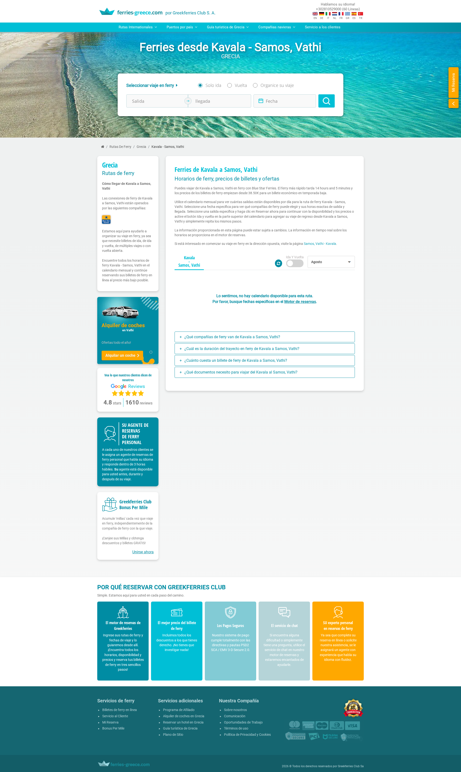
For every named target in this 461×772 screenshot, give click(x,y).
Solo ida (213, 85)
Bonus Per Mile (113, 728)
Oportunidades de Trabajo (243, 722)
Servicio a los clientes (322, 27)
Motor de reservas (300, 301)
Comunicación (234, 716)
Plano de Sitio (173, 735)
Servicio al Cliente (115, 716)
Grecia (141, 147)
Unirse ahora (143, 552)
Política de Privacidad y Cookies (247, 735)
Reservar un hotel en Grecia (183, 722)
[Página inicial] (102, 147)
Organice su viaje (277, 85)
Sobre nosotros (235, 710)
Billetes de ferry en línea (119, 710)
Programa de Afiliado (178, 710)
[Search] (326, 101)
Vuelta (241, 85)
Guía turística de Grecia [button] (226, 27)
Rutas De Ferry (120, 147)
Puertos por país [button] (180, 27)
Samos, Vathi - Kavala (320, 244)
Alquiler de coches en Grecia (183, 716)
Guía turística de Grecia (180, 728)
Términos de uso (236, 728)
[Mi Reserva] (454, 103)
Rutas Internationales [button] (136, 27)
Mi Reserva (110, 722)
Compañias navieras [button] (275, 27)
